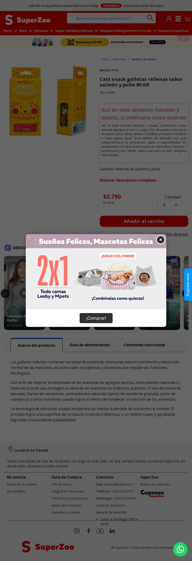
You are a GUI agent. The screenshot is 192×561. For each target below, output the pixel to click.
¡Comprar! (96, 318)
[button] (180, 549)
